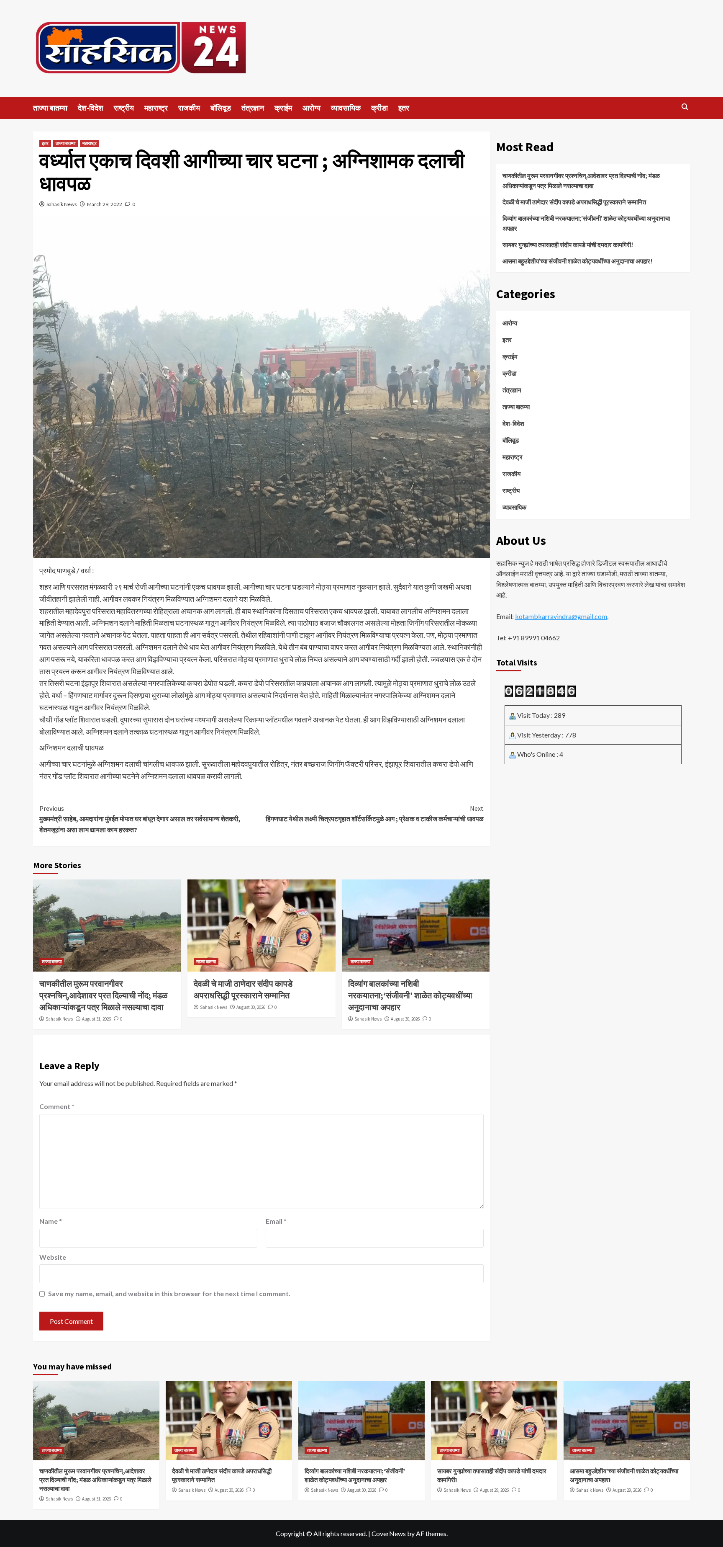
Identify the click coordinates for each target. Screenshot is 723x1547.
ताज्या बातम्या (50, 108)
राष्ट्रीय (124, 108)
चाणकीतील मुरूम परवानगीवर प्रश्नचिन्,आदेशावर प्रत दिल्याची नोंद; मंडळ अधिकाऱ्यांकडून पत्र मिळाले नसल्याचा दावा (103, 995)
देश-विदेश (90, 108)
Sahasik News (61, 204)
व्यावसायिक (346, 108)
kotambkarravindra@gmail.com (561, 616)
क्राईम (283, 108)
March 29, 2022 (104, 204)
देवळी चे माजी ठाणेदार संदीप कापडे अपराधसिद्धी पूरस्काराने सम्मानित (575, 202)
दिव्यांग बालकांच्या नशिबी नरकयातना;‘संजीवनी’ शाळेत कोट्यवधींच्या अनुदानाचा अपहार (410, 995)
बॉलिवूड (220, 108)
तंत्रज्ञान (252, 108)
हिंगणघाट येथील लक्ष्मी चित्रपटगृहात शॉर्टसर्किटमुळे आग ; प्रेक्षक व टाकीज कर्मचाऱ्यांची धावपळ (375, 813)
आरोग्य (311, 108)
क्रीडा (379, 108)
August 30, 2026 (250, 1007)
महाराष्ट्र (156, 108)
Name (50, 1221)
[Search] (684, 107)
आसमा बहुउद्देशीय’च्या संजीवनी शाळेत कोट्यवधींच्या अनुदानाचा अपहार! (578, 261)
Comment (56, 1106)
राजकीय (189, 108)
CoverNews (389, 1533)
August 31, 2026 (96, 1019)
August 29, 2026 (494, 1490)
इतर (403, 108)
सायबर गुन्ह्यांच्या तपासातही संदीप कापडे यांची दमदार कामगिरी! (568, 244)
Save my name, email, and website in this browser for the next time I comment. (169, 1293)
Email (276, 1221)
